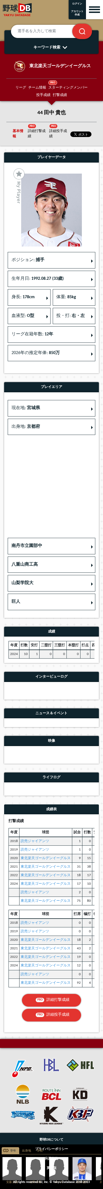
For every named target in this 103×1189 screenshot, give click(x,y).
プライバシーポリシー (51, 1149)
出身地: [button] (26, 426)
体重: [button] (66, 297)
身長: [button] (23, 297)
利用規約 (51, 1158)
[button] (51, 546)
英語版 (52, 1168)
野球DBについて (51, 1139)
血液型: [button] (23, 316)
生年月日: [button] (38, 278)
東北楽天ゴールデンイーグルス (46, 858)
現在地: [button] (26, 408)
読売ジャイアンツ (35, 841)
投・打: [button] (70, 316)
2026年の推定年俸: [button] (36, 353)
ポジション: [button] (28, 260)
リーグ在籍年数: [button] (32, 334)
